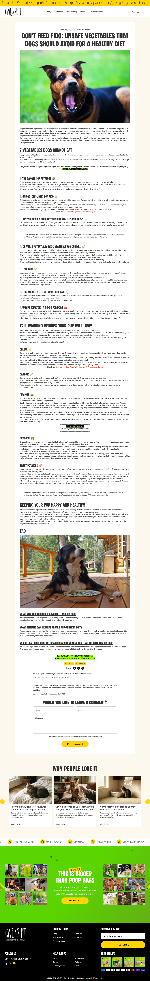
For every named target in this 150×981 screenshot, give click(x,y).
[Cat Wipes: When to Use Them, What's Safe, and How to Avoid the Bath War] (75, 790)
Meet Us (78, 937)
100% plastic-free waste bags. (83, 658)
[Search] (133, 11)
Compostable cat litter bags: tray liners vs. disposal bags (118, 808)
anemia (63, 207)
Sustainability (59, 937)
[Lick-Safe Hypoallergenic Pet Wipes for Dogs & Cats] (117, 962)
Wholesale (79, 958)
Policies (78, 962)
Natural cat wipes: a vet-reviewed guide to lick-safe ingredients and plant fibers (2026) (28, 808)
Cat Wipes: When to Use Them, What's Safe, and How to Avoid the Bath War (74, 808)
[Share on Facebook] (74, 668)
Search (56, 958)
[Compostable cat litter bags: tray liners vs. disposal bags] (119, 790)
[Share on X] (78, 668)
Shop (55, 934)
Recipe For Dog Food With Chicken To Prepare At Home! (79, 367)
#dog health (80, 663)
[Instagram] (10, 963)
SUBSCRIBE (123, 944)
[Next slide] (147, 801)
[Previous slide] (2, 801)
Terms (55, 962)
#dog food (69, 663)
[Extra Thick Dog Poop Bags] (106, 962)
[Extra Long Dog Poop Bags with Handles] (129, 962)
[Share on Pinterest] (82, 668)
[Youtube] (14, 963)
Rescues (78, 934)
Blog (77, 966)
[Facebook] (6, 963)
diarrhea (31, 298)
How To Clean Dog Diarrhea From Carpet (78, 212)
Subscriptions (59, 941)
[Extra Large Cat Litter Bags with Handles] (140, 962)
